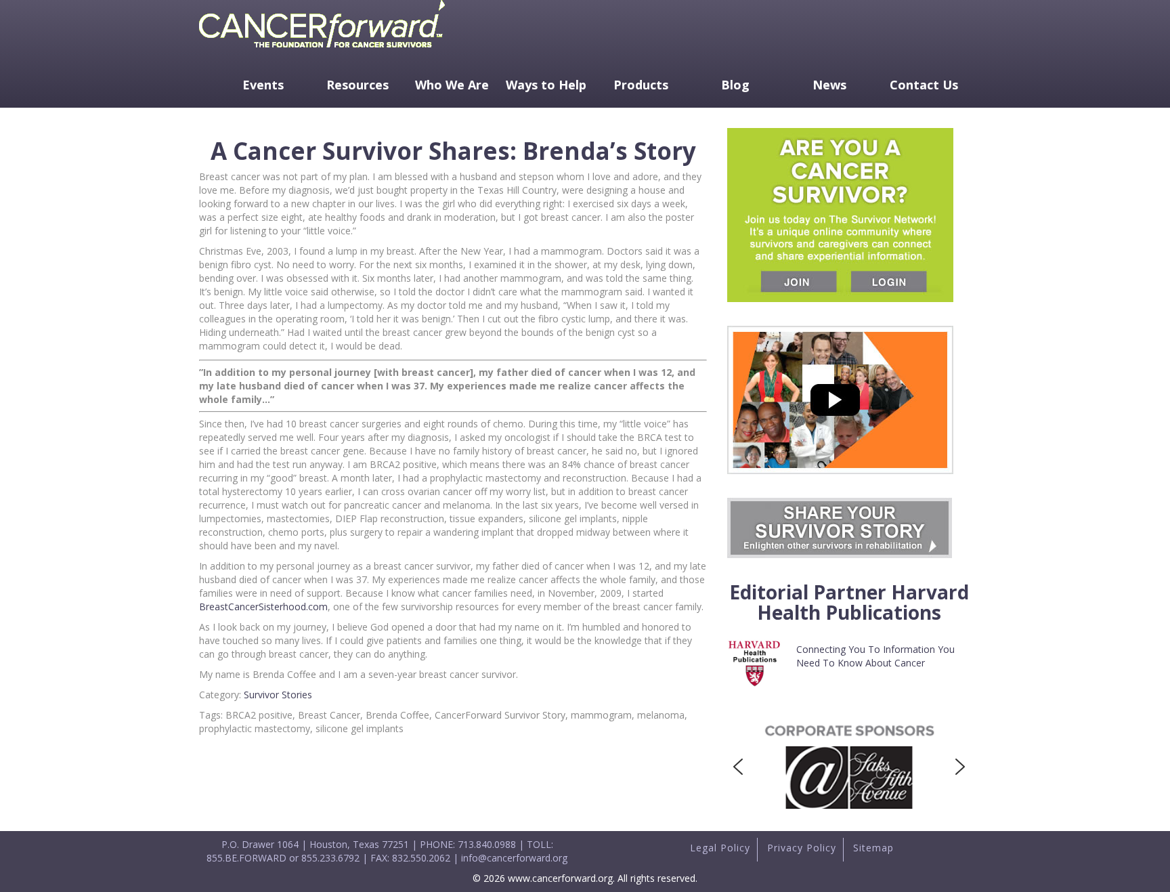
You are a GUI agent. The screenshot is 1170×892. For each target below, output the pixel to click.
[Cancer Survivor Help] (322, 50)
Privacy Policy (801, 847)
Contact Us (924, 85)
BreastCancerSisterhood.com (263, 606)
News (829, 85)
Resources (357, 85)
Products (640, 85)
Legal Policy (720, 847)
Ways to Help (546, 85)
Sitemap (873, 847)
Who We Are (452, 85)
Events (263, 85)
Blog (735, 85)
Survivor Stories (278, 694)
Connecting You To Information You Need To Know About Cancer (875, 656)
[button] (738, 767)
